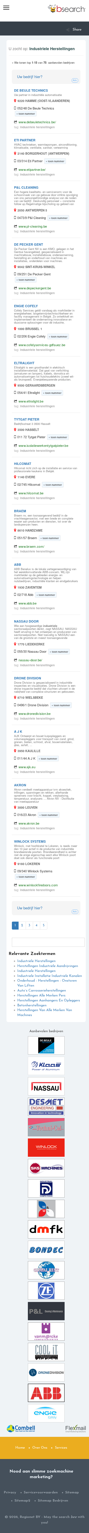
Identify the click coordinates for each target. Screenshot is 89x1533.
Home (20, 1448)
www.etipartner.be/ (32, 169)
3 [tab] (29, 925)
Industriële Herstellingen (36, 961)
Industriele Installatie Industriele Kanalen (49, 976)
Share (77, 29)
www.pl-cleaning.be (33, 226)
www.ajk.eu (27, 767)
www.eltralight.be (31, 401)
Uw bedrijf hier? (29, 76)
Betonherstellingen (31, 1005)
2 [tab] (22, 925)
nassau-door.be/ (30, 660)
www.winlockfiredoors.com (38, 885)
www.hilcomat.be (31, 493)
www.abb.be (28, 603)
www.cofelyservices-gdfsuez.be (42, 344)
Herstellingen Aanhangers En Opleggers (48, 1000)
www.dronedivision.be (35, 713)
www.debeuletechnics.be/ (37, 122)
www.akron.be (29, 823)
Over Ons (39, 1448)
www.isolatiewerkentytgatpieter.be (43, 445)
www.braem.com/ (31, 546)
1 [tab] (15, 925)
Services (61, 1448)
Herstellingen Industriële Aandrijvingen (47, 966)
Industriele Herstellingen (36, 971)
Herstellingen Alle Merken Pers (41, 995)
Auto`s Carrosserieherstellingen (41, 990)
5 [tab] (43, 925)
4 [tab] (36, 925)
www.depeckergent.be (35, 288)
